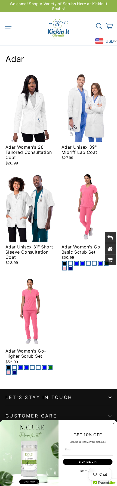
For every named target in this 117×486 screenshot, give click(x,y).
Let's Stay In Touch (39, 397)
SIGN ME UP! (88, 461)
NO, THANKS (88, 471)
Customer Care (31, 416)
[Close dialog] (113, 423)
